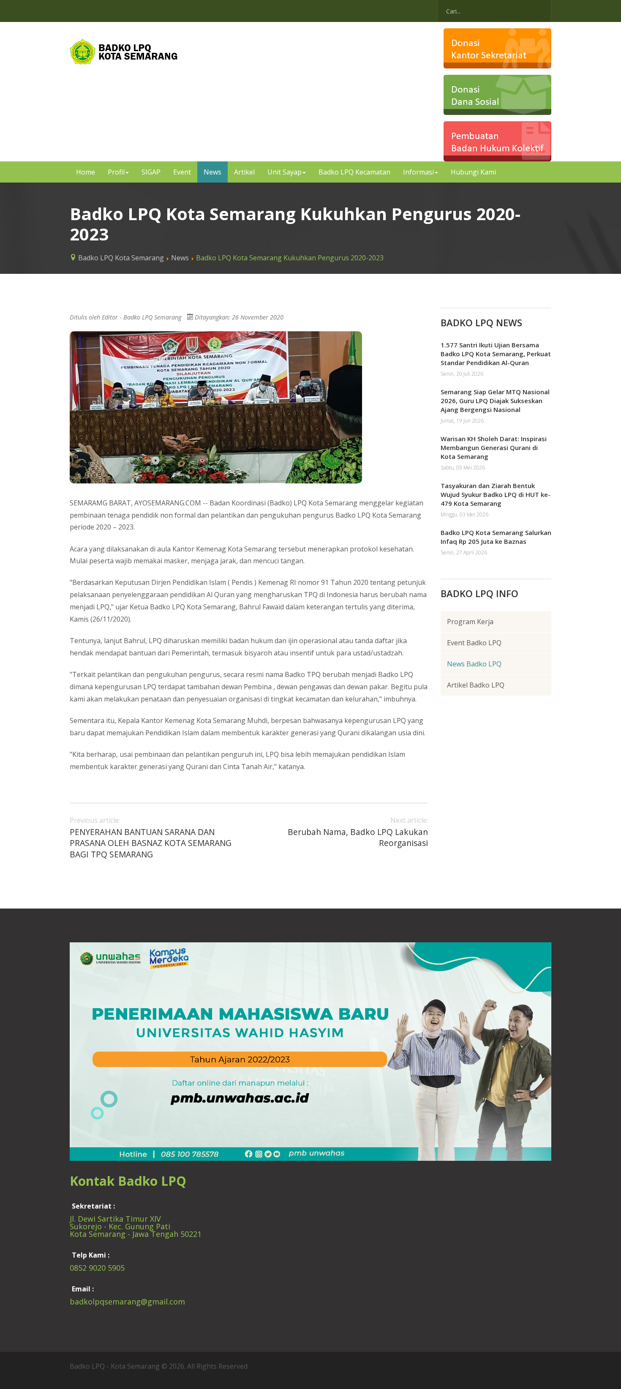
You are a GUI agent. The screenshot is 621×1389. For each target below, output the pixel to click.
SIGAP (151, 172)
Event (182, 172)
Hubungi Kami (473, 172)
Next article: (358, 832)
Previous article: (151, 838)
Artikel (244, 172)
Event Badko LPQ (474, 642)
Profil (116, 172)
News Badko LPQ (474, 664)
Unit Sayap (284, 172)
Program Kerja (470, 621)
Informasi (418, 172)
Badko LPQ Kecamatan (354, 172)
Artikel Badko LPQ (475, 685)
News (212, 172)
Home (85, 172)
